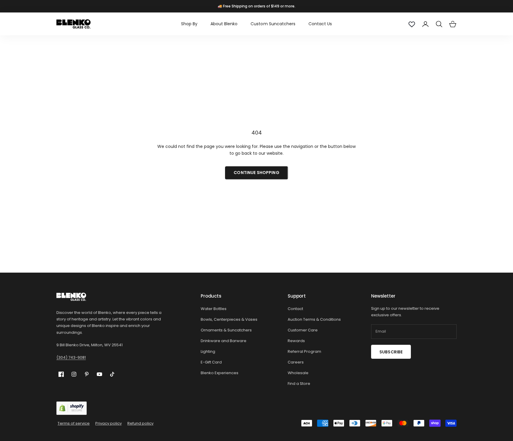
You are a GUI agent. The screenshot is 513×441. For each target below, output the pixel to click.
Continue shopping (256, 173)
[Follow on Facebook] (61, 374)
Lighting (208, 351)
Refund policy (140, 423)
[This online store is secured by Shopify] (71, 408)
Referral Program (304, 351)
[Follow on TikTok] (112, 374)
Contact (295, 309)
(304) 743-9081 (71, 357)
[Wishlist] (412, 24)
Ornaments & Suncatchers (226, 330)
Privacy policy (108, 423)
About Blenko (224, 24)
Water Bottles (214, 309)
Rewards (296, 341)
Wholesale (298, 373)
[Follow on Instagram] (74, 374)
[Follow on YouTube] (99, 374)
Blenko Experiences (219, 373)
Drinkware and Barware (223, 341)
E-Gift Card (211, 362)
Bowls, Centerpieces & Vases (229, 319)
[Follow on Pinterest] (87, 374)
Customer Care (303, 330)
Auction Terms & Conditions (314, 319)
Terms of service (74, 423)
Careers (296, 362)
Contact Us (320, 24)
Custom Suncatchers (273, 24)
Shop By (189, 24)
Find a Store (299, 383)
